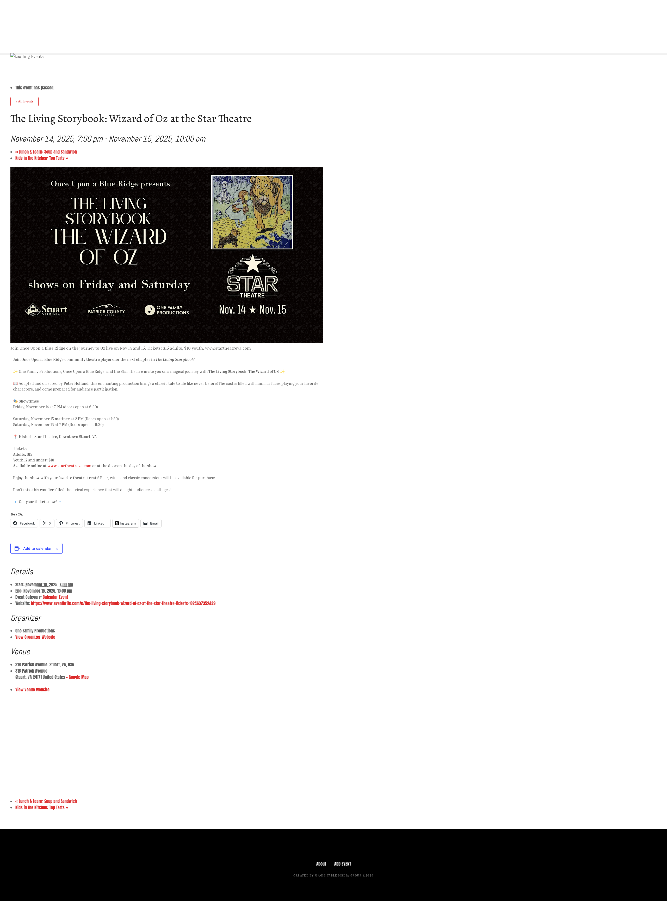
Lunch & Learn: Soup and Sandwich (46, 152)
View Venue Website (32, 689)
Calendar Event (55, 597)
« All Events (24, 101)
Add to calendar (37, 548)
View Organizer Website (35, 637)
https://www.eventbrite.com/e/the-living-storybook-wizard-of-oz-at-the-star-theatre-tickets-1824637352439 (123, 603)
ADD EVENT (342, 864)
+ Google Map (77, 677)
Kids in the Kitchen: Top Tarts (41, 158)
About (321, 864)
